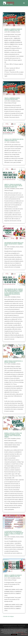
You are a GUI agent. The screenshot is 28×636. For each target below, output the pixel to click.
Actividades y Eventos (15, 32)
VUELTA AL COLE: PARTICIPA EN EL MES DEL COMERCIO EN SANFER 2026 (14, 140)
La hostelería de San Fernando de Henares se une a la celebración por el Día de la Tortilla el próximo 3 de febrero (13, 533)
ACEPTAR (14, 634)
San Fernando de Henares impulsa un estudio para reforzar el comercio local (13, 244)
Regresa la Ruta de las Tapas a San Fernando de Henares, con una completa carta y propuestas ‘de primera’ (13, 435)
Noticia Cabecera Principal (10, 103)
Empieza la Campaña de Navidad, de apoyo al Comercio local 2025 (13, 575)
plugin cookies (24, 634)
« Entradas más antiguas (8, 616)
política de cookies (20, 632)
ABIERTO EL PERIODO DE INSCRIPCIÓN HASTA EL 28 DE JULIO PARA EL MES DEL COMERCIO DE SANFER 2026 (13, 186)
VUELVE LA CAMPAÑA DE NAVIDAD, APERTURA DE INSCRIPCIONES (12, 98)
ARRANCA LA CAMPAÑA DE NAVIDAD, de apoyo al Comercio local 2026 (13, 29)
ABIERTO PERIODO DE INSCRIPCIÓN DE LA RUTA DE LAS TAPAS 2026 (13, 361)
